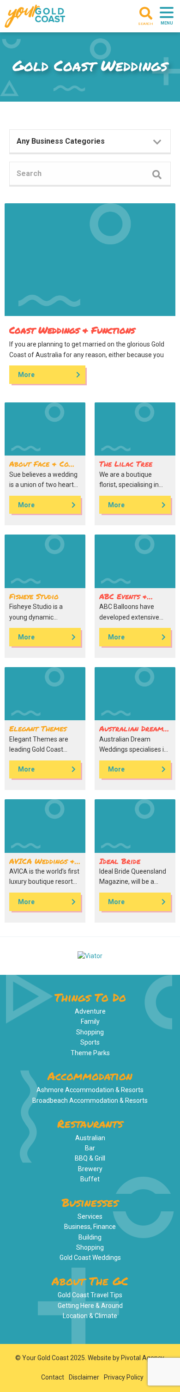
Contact (52, 1377)
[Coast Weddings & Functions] (90, 259)
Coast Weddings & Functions (72, 329)
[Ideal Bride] (135, 826)
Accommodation (90, 1076)
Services (90, 1216)
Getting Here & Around (90, 1305)
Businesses (90, 1202)
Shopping (90, 1032)
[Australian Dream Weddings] (135, 694)
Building (90, 1237)
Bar (90, 1148)
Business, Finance (90, 1226)
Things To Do (90, 997)
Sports (90, 1042)
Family (90, 1021)
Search (145, 24)
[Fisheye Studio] (45, 561)
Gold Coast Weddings (90, 1257)
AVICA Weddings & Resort (42, 865)
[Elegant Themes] (45, 694)
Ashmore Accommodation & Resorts (90, 1090)
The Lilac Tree (125, 463)
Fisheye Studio (34, 596)
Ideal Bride (119, 861)
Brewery (90, 1169)
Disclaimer (84, 1377)
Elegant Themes (37, 728)
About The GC (90, 1281)
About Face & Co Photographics (39, 467)
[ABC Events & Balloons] (135, 561)
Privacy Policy (124, 1377)
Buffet (90, 1179)
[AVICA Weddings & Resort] (45, 826)
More (26, 374)
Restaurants (90, 1123)
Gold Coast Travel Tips (90, 1295)
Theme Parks (90, 1053)
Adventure (90, 1011)
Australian (90, 1138)
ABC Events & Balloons (123, 600)
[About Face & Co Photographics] (45, 429)
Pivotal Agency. (143, 1358)
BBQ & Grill (90, 1158)
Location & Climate (90, 1315)
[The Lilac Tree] (135, 429)
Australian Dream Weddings (131, 732)
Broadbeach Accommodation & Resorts (90, 1100)
